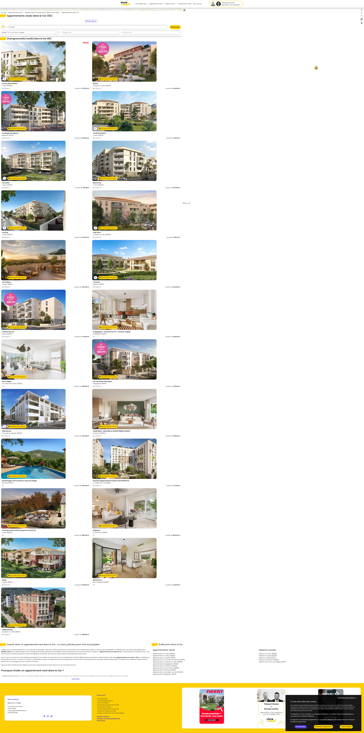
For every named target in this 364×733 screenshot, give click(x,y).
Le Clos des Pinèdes (9, 83)
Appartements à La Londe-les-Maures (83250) (169, 660)
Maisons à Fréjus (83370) (267, 658)
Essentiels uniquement (323, 727)
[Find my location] (361, 23)
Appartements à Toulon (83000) (164, 654)
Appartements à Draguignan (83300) (165, 664)
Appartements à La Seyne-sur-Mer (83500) (168, 662)
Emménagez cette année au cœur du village (19, 481)
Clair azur (97, 232)
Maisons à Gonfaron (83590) (269, 660)
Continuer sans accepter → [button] (347, 698)
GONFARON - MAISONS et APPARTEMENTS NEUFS (111, 431)
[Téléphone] (4, 79)
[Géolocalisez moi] (3, 27)
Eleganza (96, 530)
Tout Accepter (346, 727)
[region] (273, 106)
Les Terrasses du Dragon (102, 381)
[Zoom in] (361, 10)
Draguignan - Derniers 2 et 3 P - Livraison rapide (111, 332)
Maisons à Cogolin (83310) (268, 656)
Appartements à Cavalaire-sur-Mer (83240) (168, 672)
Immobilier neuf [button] (141, 4)
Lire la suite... (76, 679)
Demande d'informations (17, 79)
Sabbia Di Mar (7, 630)
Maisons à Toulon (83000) (268, 654)
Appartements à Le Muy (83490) (164, 656)
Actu (197, 4)
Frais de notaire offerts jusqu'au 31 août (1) (19, 530)
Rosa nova (97, 183)
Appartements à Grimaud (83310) (164, 670)
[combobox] (30, 32)
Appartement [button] (155, 4)
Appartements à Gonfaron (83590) (165, 666)
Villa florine (6, 431)
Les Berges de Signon (10, 133)
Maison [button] (170, 4)
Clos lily (5, 232)
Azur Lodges (7, 381)
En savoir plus (301, 727)
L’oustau (96, 282)
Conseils (184, 4)
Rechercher (175, 27)
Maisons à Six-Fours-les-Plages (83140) (272, 662)
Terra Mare (6, 282)
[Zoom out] (361, 12)
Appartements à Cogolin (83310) (164, 658)
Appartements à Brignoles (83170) (164, 674)
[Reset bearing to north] (361, 15)
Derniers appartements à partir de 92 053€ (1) (111, 481)
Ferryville (5, 183)
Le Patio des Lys (8, 332)
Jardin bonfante (99, 133)
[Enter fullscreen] (361, 19)
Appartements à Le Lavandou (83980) (166, 668)
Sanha (95, 83)
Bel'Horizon (97, 580)
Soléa (4, 580)
